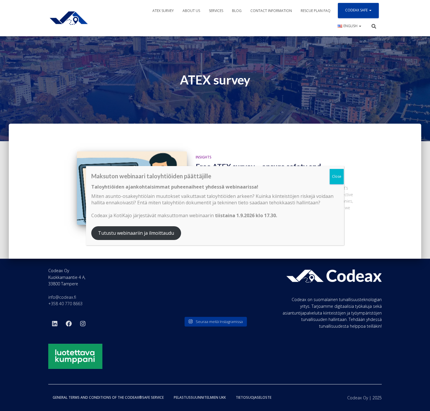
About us (191, 10)
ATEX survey (163, 10)
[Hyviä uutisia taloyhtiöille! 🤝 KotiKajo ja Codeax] (181, 282)
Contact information (271, 10)
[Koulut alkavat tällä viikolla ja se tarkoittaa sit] (215, 282)
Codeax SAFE (357, 10)
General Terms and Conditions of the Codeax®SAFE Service (108, 397)
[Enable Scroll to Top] (418, 399)
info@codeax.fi (62, 297)
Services (216, 10)
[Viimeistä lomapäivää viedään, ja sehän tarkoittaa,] (181, 303)
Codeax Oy (357, 397)
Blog (237, 10)
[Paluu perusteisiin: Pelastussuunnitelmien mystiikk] (215, 303)
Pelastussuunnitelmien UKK (200, 397)
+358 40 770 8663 (65, 303)
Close (336, 176)
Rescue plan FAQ (316, 10)
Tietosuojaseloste (253, 397)
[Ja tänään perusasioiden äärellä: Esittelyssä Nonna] (249, 303)
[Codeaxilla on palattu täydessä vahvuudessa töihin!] (249, 282)
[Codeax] (69, 18)
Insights (203, 157)
